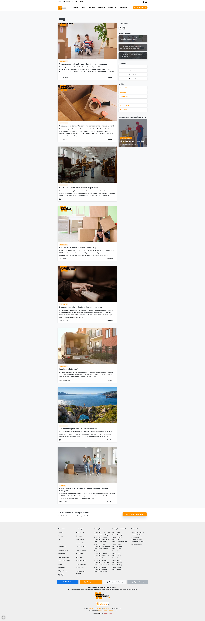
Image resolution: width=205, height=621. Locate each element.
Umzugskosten (133, 74)
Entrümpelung (123, 7)
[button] (3, 617)
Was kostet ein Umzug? (68, 369)
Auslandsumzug (133, 66)
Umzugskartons (112, 7)
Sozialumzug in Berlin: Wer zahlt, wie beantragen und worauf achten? (86, 126)
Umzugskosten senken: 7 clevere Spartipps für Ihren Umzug (83, 64)
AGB (116, 610)
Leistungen (92, 7)
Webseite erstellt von (102, 613)
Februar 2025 (123, 87)
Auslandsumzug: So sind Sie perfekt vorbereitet (78, 429)
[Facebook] (120, 27)
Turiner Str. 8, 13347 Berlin (94, 608)
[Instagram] (124, 27)
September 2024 (124, 105)
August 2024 (123, 109)
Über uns (84, 7)
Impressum (105, 610)
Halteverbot (101, 7)
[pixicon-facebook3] (59, 574)
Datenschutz (111, 610)
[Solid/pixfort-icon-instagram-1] (146, 2)
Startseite (75, 7)
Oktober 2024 (123, 101)
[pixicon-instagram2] (62, 574)
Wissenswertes (133, 78)
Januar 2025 (123, 92)
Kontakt (100, 610)
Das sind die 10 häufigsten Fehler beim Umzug (77, 247)
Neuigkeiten (133, 70)
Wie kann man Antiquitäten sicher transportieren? (78, 188)
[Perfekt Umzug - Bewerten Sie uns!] (103, 604)
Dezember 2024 (124, 96)
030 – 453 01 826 (107, 608)
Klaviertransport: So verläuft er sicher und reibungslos (80, 307)
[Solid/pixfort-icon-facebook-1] (143, 2)
